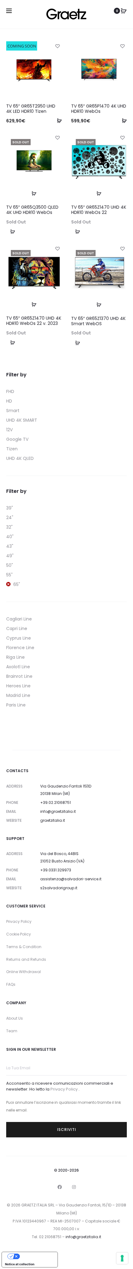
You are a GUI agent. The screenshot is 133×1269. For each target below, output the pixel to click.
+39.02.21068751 (55, 802)
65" (16, 584)
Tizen (12, 449)
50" (9, 565)
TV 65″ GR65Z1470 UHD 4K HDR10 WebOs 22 (98, 209)
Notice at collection (19, 1264)
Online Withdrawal (23, 971)
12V (9, 430)
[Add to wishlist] (57, 46)
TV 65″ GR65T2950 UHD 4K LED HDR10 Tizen (30, 108)
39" (9, 508)
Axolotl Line (18, 667)
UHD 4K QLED (20, 458)
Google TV (17, 439)
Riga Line (15, 657)
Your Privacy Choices (36, 1256)
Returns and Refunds (26, 959)
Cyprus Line (18, 638)
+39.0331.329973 (55, 870)
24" (9, 517)
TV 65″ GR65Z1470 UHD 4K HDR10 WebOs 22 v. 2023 (33, 320)
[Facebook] (60, 1187)
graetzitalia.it (52, 820)
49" (10, 556)
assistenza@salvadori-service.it (70, 879)
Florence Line (20, 648)
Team (11, 1031)
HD (9, 401)
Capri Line (16, 628)
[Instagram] (74, 1187)
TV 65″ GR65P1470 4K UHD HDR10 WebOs (98, 108)
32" (9, 527)
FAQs (10, 984)
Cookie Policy (18, 934)
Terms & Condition (23, 946)
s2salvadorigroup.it (58, 887)
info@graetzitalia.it (58, 811)
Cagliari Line (19, 619)
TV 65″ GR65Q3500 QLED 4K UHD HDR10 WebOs (32, 209)
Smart (12, 410)
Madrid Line (18, 695)
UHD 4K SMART (21, 420)
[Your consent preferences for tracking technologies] (122, 1258)
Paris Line (16, 705)
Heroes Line (18, 686)
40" (10, 537)
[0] (124, 10)
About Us (14, 1018)
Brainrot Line (19, 676)
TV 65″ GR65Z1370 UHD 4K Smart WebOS (98, 321)
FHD (10, 391)
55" (9, 575)
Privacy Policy (19, 921)
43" (9, 546)
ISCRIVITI (66, 1129)
